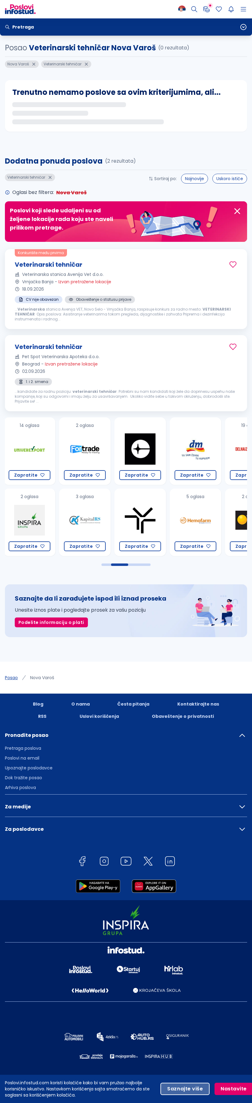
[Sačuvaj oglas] (233, 264)
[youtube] (126, 862)
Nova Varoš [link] (42, 678)
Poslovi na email (22, 758)
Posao (11, 678)
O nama (80, 704)
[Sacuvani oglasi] (219, 9)
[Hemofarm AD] (140, 522)
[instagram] (104, 862)
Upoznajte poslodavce (29, 768)
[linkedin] (170, 862)
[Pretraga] (194, 9)
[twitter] (148, 862)
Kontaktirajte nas (198, 704)
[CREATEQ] (85, 451)
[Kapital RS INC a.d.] (29, 522)
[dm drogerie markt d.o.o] (140, 451)
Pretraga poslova (23, 748)
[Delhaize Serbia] (195, 451)
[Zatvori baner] (237, 211)
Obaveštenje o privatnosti (183, 716)
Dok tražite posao (23, 778)
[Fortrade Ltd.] (29, 451)
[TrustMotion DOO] (85, 522)
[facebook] (82, 862)
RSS (42, 716)
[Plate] (206, 9)
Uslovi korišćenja (99, 716)
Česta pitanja (133, 704)
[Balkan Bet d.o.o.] (195, 522)
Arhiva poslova (20, 787)
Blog (38, 704)
